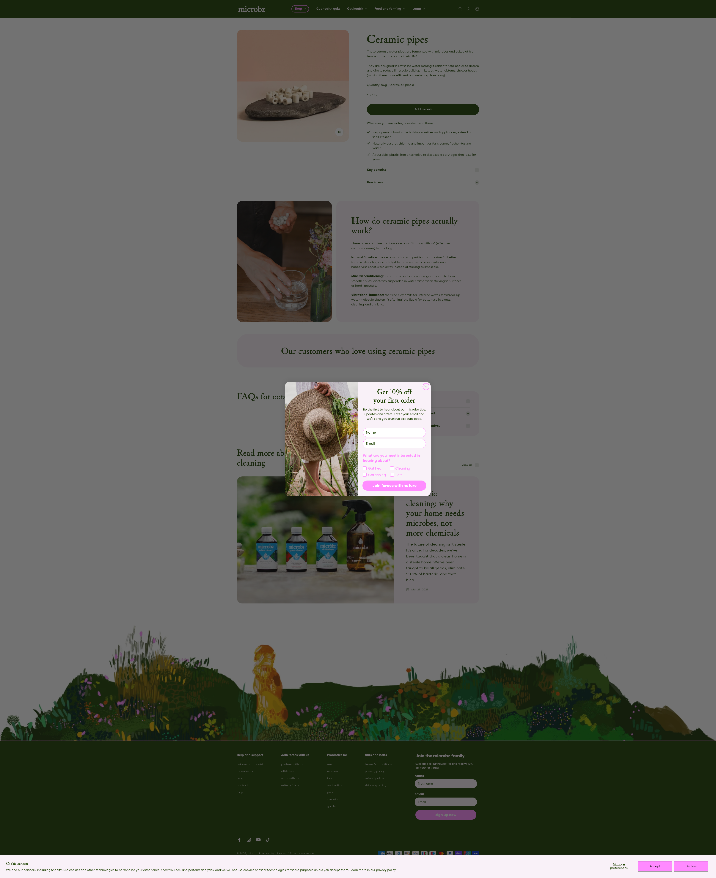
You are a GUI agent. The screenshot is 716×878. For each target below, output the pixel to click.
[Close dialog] (426, 386)
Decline (691, 866)
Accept (655, 866)
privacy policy (386, 870)
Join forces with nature (394, 485)
